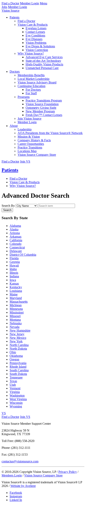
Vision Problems (36, 42)
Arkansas (15, 236)
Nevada (14, 327)
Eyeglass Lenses (36, 28)
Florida (14, 258)
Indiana (14, 276)
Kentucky (16, 287)
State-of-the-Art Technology (43, 60)
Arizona (15, 233)
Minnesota (16, 309)
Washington (17, 395)
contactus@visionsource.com (20, 461)
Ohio (13, 352)
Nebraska (16, 323)
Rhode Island (18, 366)
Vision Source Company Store (37, 154)
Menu (43, 3)
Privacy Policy (67, 471)
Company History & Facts (34, 140)
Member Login (29, 3)
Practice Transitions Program (44, 100)
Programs (24, 97)
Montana (15, 319)
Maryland (16, 298)
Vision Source (10, 10)
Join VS (25, 161)
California (16, 240)
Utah (13, 384)
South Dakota (18, 374)
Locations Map (27, 151)
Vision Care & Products (33, 24)
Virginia (15, 392)
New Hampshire (20, 330)
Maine (14, 294)
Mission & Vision (29, 136)
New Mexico (18, 337)
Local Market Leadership (33, 78)
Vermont (15, 388)
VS (4, 413)
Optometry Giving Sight (41, 107)
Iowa (13, 280)
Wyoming (16, 406)
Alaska (14, 229)
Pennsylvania (18, 363)
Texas (13, 381)
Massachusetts (19, 301)
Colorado (15, 243)
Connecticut (17, 247)
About (14, 125)
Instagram (16, 496)
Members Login (12, 475)
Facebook (16, 492)
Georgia (15, 262)
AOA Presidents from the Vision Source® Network (50, 133)
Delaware (16, 251)
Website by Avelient (23, 486)
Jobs (4, 7)
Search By (8, 205)
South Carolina (19, 370)
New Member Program (40, 111)
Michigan (16, 305)
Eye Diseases (34, 39)
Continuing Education (31, 86)
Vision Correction (37, 50)
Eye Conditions (35, 35)
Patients (14, 17)
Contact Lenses (35, 32)
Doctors (15, 71)
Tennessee (16, 377)
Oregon (14, 359)
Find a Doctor (10, 3)
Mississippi (17, 312)
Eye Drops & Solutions (40, 46)
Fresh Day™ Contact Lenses (44, 115)
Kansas (14, 283)
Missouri (15, 316)
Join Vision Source (29, 118)
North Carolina (19, 345)
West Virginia (18, 399)
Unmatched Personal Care (42, 68)
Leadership (25, 129)
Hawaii (14, 265)
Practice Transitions (30, 147)
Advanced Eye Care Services (44, 57)
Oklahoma (16, 355)
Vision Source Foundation (42, 104)
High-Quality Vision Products (44, 64)
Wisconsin (16, 402)
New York (16, 341)
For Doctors (33, 89)
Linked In (16, 500)
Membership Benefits (31, 75)
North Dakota (18, 348)
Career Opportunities (31, 144)
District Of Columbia (23, 254)
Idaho (13, 269)
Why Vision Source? (31, 53)
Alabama (15, 225)
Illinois (14, 272)
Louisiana (16, 290)
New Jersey (17, 334)
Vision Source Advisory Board (37, 82)
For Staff (31, 93)
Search (7, 210)
